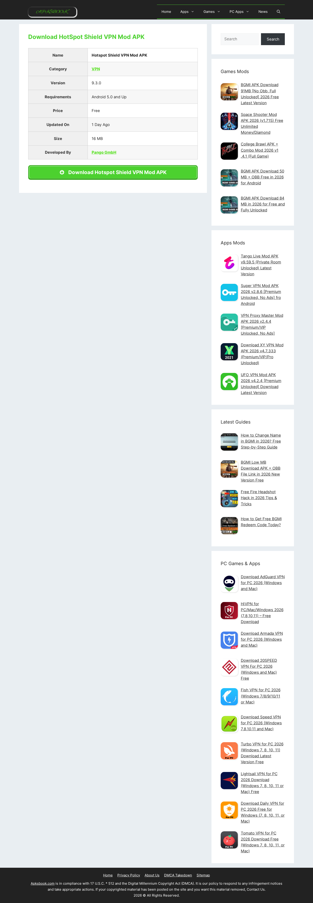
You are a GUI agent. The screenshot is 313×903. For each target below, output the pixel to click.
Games (209, 11)
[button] (278, 12)
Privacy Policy (128, 875)
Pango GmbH (104, 152)
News (263, 11)
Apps (184, 11)
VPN (96, 69)
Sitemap (203, 875)
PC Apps (237, 11)
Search (273, 39)
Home (166, 11)
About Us (152, 875)
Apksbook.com (43, 883)
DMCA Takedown (178, 875)
